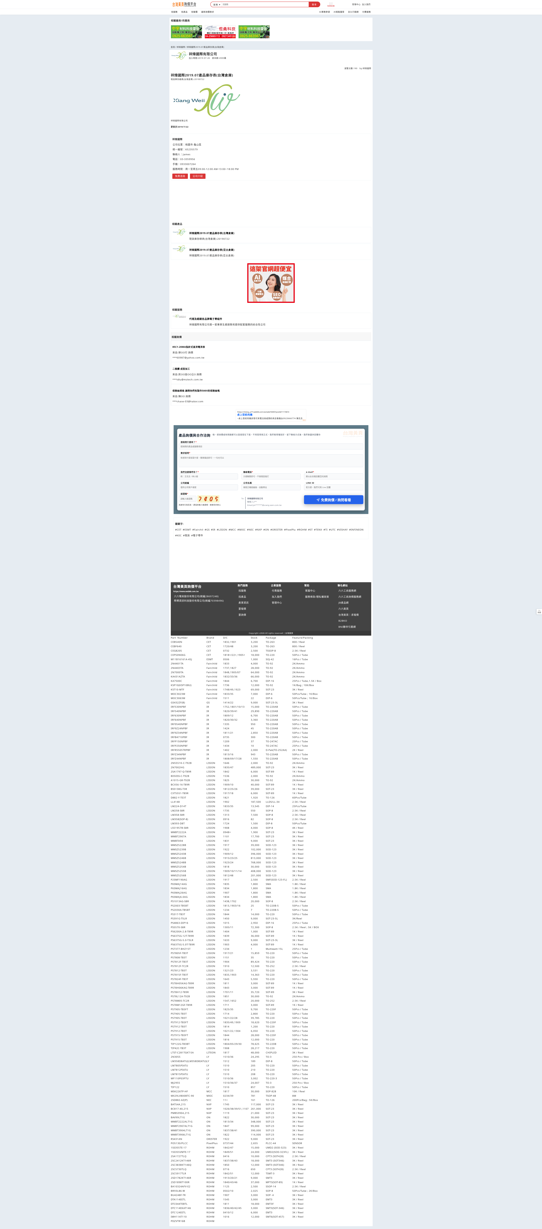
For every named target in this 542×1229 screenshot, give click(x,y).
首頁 (173, 47)
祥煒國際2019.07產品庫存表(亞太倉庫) (211, 249)
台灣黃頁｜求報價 (348, 614)
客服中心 (310, 590)
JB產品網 (343, 602)
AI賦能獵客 (339, 11)
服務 (215, 4)
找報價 (194, 11)
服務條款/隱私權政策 (317, 596)
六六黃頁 (343, 608)
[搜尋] (265, 4)
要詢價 (242, 614)
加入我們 (366, 4)
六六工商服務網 (347, 590)
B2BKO (342, 620)
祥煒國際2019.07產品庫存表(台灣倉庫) (211, 233)
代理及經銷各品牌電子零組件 (205, 318)
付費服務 (366, 11)
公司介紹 (198, 176)
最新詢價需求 (207, 11)
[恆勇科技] (220, 31)
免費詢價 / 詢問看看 (336, 500)
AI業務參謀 (324, 11)
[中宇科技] (186, 31)
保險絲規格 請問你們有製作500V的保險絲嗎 (196, 390)
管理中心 (356, 4)
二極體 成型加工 (181, 368)
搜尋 (314, 4)
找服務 (174, 11)
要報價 (242, 608)
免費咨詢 (180, 176)
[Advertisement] (271, 199)
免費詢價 (331, 6)
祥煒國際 (181, 47)
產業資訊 (244, 602)
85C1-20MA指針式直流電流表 (188, 346)
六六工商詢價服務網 (349, 596)
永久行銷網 (353, 11)
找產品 (184, 11)
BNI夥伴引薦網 (347, 626)
